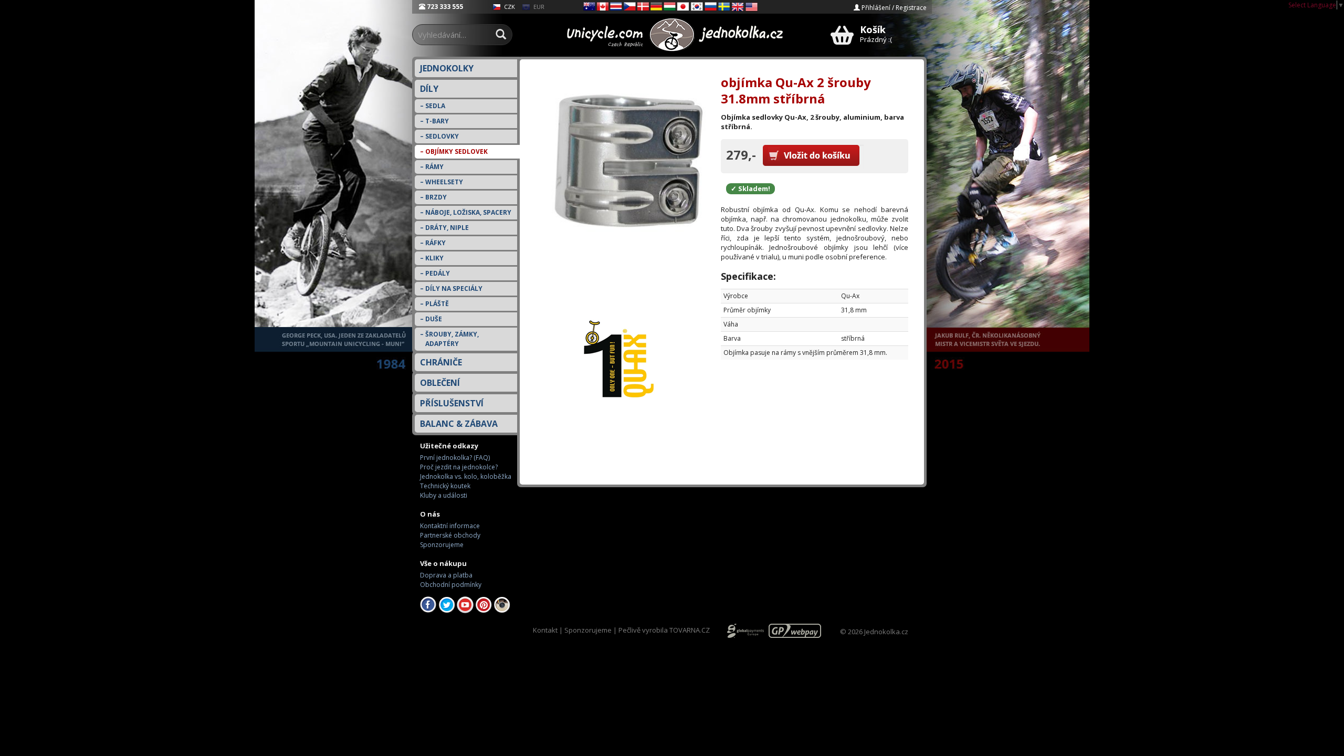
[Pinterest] (483, 604)
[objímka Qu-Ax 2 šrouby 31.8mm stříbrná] (618, 183)
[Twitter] (446, 604)
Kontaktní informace (450, 525)
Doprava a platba (446, 575)
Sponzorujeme (442, 544)
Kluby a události (443, 495)
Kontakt (545, 630)
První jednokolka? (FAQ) (455, 457)
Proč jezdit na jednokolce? (459, 467)
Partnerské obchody (450, 535)
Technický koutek (445, 485)
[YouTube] (465, 604)
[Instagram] (502, 604)
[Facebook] (428, 604)
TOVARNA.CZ (689, 630)
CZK (508, 6)
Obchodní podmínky (450, 584)
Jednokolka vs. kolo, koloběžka (465, 476)
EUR (538, 6)
